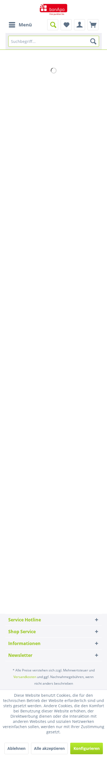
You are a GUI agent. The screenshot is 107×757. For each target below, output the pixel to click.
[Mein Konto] (79, 24)
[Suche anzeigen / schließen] (52, 24)
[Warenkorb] (93, 24)
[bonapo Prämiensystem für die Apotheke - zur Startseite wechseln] (53, 10)
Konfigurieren (87, 748)
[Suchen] (93, 41)
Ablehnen (16, 748)
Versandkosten (24, 676)
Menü (25, 24)
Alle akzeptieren (49, 748)
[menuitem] (20, 24)
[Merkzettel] (66, 24)
